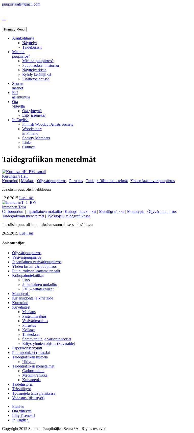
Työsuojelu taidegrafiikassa (68, 216)
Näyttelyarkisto (34, 70)
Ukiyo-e (28, 361)
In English (20, 120)
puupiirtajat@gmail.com (21, 4)
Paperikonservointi (27, 348)
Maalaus (27, 181)
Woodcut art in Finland (32, 131)
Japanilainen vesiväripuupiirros (36, 262)
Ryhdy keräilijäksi (36, 74)
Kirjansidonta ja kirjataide (32, 298)
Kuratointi (10, 181)
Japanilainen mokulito (44, 211)
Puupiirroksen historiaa (40, 65)
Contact (28, 147)
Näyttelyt (29, 43)
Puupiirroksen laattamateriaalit (36, 271)
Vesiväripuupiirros (26, 257)
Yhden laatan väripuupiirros (152, 181)
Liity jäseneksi (33, 115)
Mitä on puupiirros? (21, 54)
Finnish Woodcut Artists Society (48, 124)
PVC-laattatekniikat (38, 289)
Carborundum (13, 211)
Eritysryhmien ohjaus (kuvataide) (48, 343)
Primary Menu (14, 29)
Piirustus (76, 181)
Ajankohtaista (23, 38)
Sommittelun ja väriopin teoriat (46, 339)
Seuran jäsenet (17, 85)
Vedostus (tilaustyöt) (28, 398)
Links (26, 142)
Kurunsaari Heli (15, 176)
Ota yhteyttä (18, 103)
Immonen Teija (14, 207)
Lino (26, 280)
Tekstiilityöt (21, 389)
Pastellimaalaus (34, 316)
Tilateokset (30, 334)
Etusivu (18, 406)
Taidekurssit (31, 47)
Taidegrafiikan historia (30, 357)
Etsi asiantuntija (21, 94)
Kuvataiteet (21, 307)
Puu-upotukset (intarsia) (31, 352)
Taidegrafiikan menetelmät (107, 181)
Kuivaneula (31, 380)
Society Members (36, 138)
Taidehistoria (22, 384)
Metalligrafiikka (111, 211)
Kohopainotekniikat (80, 211)
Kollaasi (28, 330)
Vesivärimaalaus (35, 321)
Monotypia (135, 211)
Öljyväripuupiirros (51, 181)
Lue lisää (26, 198)
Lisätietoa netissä (35, 79)
